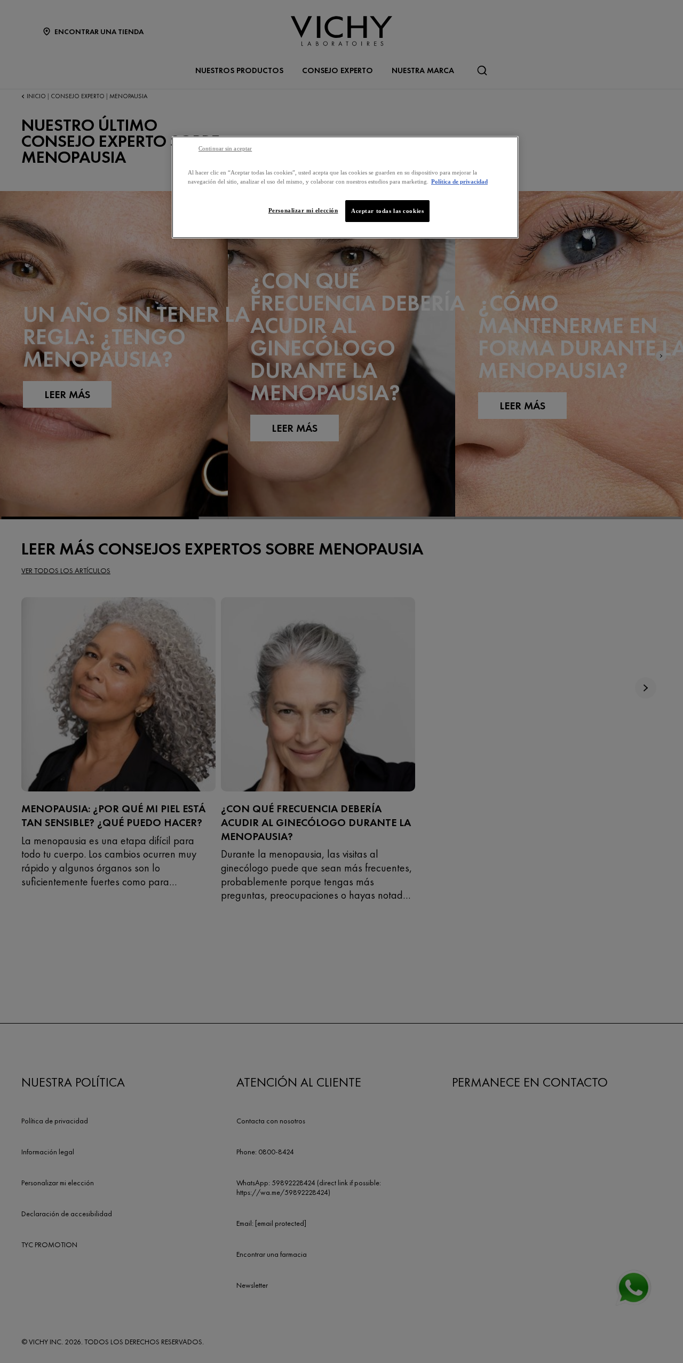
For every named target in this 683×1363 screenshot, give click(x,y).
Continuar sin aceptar (225, 149)
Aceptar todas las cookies (387, 211)
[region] (345, 187)
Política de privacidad (459, 181)
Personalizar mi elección (303, 210)
